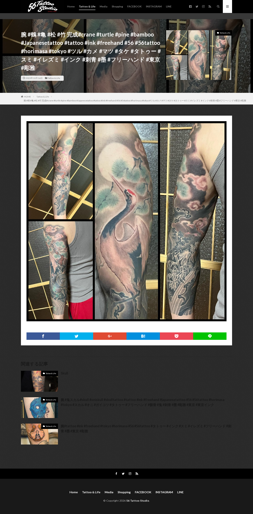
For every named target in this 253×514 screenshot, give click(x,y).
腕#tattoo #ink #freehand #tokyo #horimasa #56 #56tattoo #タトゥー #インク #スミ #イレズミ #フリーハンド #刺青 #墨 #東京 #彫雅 (146, 428)
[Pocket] (176, 336)
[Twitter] (76, 336)
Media (103, 6)
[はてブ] (143, 336)
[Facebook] (43, 336)
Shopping (117, 6)
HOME (27, 96)
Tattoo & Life (87, 6)
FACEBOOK (134, 6)
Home (71, 6)
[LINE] (210, 336)
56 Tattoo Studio (137, 500)
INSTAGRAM (154, 6)
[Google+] (109, 336)
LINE (169, 6)
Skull (64, 373)
